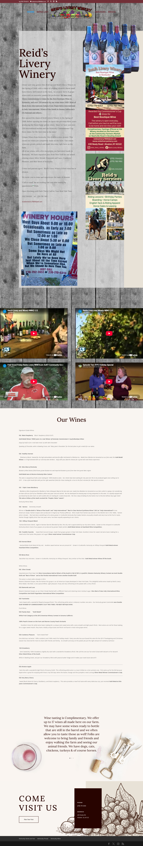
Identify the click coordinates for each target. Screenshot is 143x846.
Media (112, 12)
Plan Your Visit (28, 819)
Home (30, 12)
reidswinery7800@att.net (32, 201)
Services (100, 12)
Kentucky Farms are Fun (27, 839)
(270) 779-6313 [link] (81, 806)
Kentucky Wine (56, 839)
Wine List (42, 12)
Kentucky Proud (42, 839)
